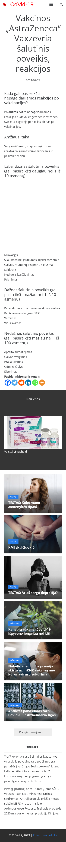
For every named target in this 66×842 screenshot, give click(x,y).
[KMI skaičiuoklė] (33, 518)
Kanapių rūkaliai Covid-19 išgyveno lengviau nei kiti (29, 631)
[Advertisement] (33, 215)
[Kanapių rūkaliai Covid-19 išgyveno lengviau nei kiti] (33, 603)
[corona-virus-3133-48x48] (4, 4)
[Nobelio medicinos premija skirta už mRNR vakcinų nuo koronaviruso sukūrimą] (33, 644)
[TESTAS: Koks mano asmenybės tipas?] (33, 477)
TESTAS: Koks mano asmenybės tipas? (24, 504)
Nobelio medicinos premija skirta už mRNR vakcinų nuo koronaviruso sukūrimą (31, 670)
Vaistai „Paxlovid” (15, 455)
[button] (61, 4)
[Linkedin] (28, 383)
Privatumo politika (45, 835)
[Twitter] (14, 383)
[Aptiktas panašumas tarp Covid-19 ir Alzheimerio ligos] (33, 685)
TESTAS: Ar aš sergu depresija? (33, 592)
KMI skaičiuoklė (21, 547)
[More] (42, 383)
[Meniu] (51, 4)
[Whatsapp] (35, 383)
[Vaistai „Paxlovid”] (33, 416)
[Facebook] (8, 383)
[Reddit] (21, 383)
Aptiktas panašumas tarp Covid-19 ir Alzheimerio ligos (32, 712)
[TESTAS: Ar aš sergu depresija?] (33, 558)
